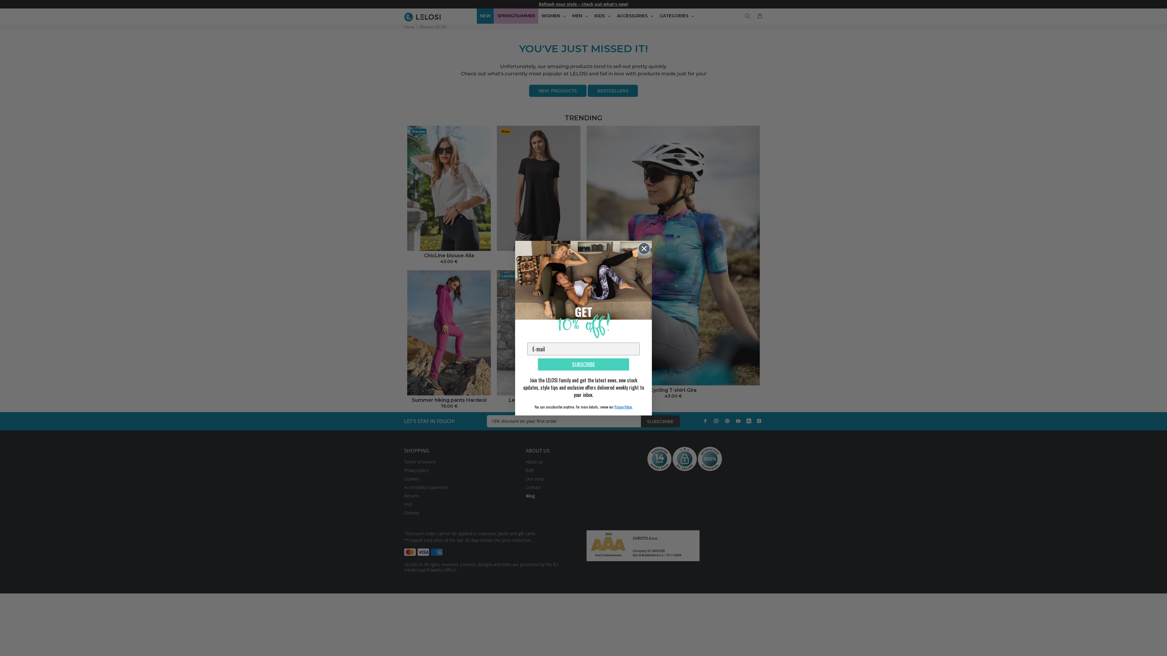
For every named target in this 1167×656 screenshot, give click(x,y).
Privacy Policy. (623, 407)
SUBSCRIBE (583, 364)
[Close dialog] (644, 248)
